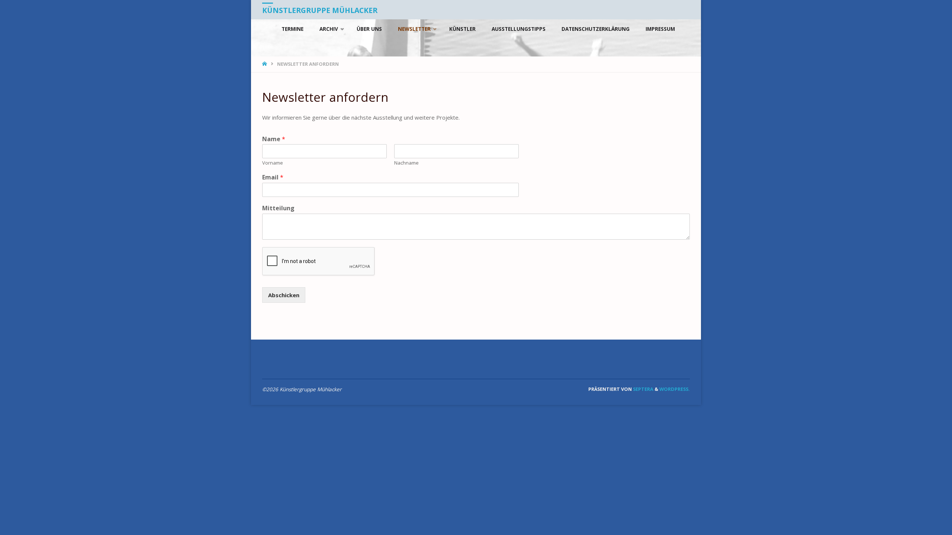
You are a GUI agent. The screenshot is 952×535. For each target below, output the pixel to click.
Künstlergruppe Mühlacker (319, 10)
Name (273, 139)
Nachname (406, 163)
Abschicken (283, 295)
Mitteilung (278, 208)
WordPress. (674, 389)
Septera (642, 389)
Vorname (272, 163)
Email (272, 177)
